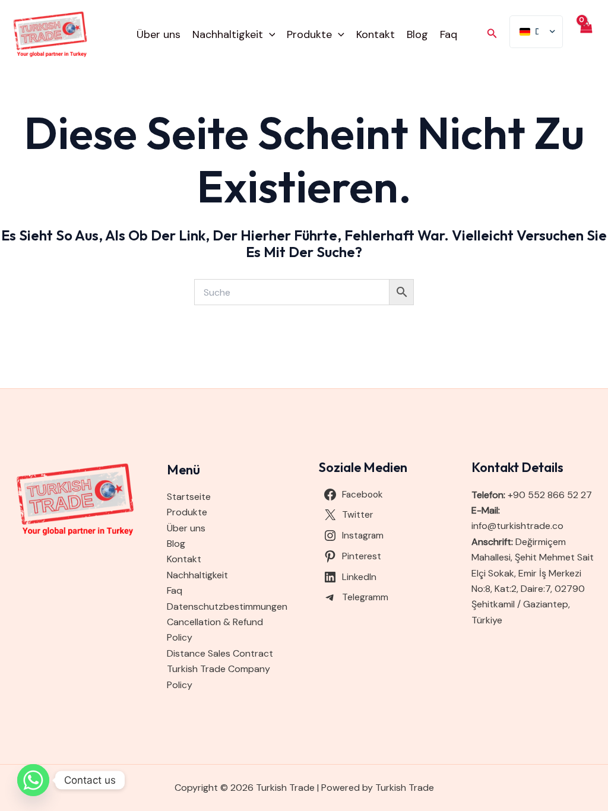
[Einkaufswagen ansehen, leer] (585, 34)
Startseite (189, 496)
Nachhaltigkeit (227, 34)
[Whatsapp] (33, 780)
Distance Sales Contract (220, 653)
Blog (417, 34)
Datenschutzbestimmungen (227, 606)
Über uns (158, 34)
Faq (448, 34)
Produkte (309, 34)
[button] (269, 34)
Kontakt (375, 34)
